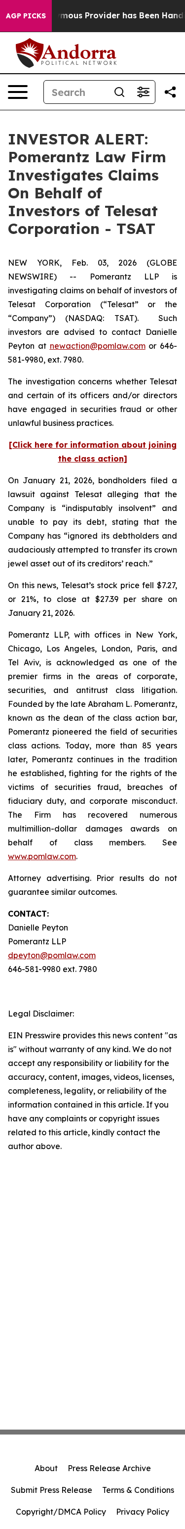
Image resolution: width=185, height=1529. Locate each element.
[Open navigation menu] (18, 92)
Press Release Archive (109, 1468)
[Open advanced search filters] (143, 92)
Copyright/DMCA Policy (61, 1512)
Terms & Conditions (138, 1490)
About (46, 1468)
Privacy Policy (142, 1512)
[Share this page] (170, 92)
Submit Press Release (51, 1490)
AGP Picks (26, 15)
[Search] (119, 92)
